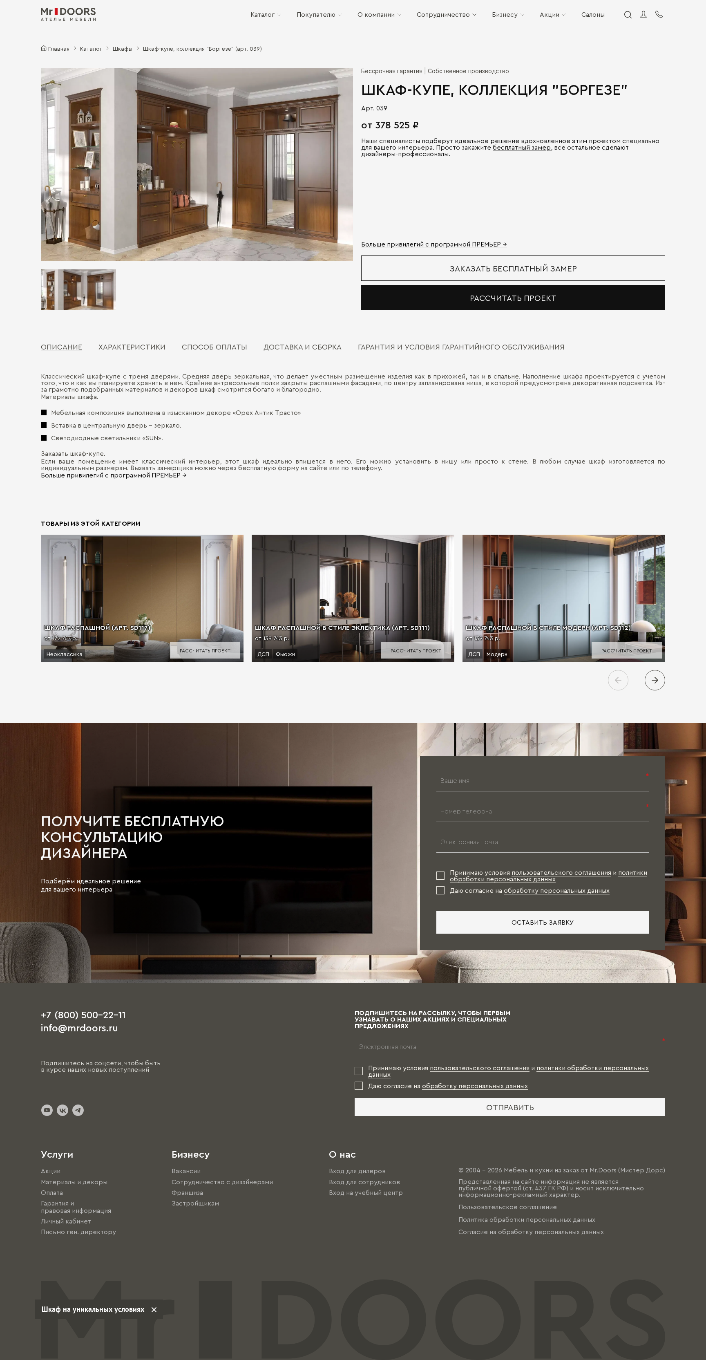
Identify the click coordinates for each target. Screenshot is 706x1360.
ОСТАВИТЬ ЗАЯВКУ (543, 922)
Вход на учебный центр (366, 1192)
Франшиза (187, 1192)
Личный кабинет (66, 1221)
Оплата (52, 1192)
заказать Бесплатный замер (513, 268)
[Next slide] (655, 680)
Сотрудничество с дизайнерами (222, 1182)
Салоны (593, 14)
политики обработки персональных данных (548, 875)
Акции (549, 14)
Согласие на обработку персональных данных (531, 1231)
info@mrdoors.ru (79, 1027)
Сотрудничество (443, 14)
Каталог (262, 14)
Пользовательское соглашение (507, 1207)
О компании (376, 14)
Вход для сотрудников (364, 1182)
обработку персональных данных (557, 890)
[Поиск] (627, 14)
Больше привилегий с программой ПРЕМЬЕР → (434, 244)
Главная (58, 48)
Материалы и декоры (74, 1182)
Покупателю (316, 14)
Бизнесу (505, 14)
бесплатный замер (522, 147)
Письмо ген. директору (78, 1232)
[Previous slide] (618, 680)
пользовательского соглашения (561, 872)
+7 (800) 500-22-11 (83, 1014)
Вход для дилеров (357, 1171)
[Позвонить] (659, 14)
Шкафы (122, 48)
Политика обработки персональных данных (526, 1219)
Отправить (510, 1107)
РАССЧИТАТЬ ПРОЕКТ (513, 298)
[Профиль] (643, 14)
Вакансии (186, 1171)
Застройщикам (195, 1203)
